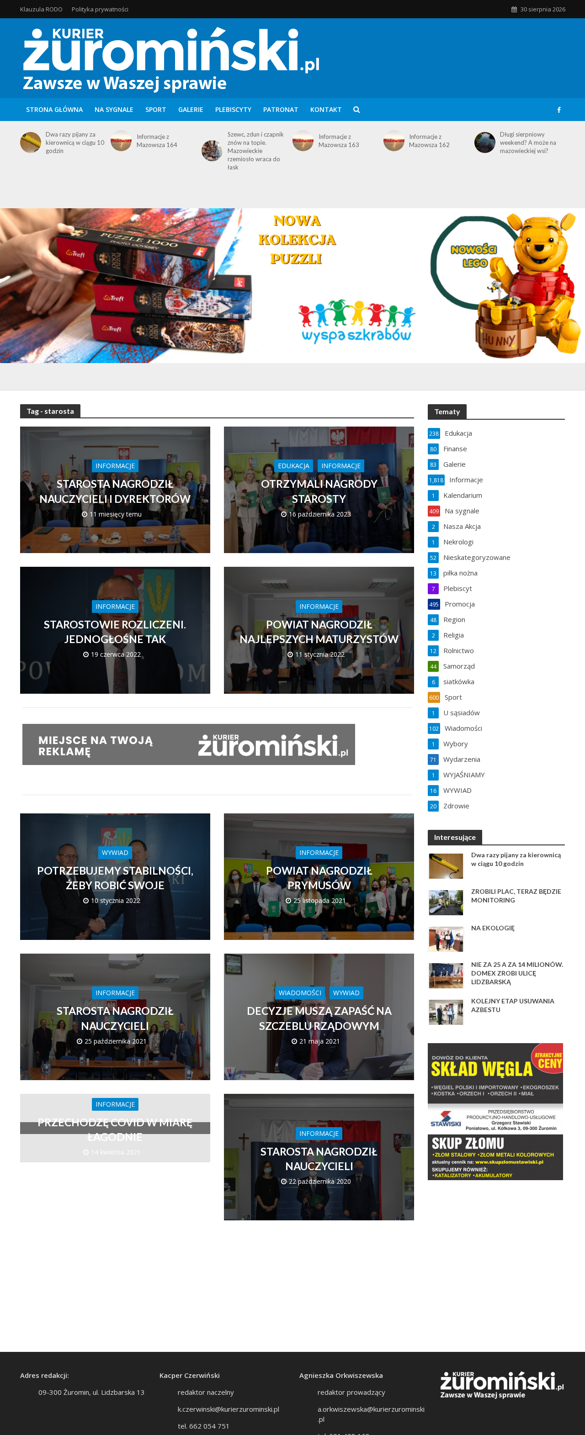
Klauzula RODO (41, 9)
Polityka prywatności (100, 9)
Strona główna (54, 109)
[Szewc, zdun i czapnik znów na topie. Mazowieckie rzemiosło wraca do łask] (210, 150)
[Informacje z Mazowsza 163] (301, 140)
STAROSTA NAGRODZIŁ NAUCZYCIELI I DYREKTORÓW (115, 491)
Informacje (115, 465)
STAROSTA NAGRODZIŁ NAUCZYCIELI (115, 1018)
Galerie (190, 109)
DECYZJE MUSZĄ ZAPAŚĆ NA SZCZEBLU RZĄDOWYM (319, 1018)
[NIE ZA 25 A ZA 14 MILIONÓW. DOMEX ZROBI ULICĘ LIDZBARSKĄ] (446, 975)
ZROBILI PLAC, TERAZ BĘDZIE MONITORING (516, 895)
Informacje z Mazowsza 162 (429, 140)
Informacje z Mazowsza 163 (339, 140)
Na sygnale (114, 109)
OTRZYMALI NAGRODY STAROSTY (319, 491)
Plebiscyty (233, 109)
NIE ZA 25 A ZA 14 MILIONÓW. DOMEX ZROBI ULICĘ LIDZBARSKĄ (517, 973)
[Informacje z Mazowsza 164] (119, 140)
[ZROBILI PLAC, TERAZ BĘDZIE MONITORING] (446, 902)
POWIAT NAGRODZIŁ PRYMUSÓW (319, 878)
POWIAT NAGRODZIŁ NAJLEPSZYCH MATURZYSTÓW (319, 631)
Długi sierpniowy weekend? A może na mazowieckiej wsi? (528, 142)
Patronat (280, 109)
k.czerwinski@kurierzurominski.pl (228, 1409)
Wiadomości (300, 992)
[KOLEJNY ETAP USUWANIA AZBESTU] (446, 1011)
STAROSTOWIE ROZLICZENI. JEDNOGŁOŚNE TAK (115, 631)
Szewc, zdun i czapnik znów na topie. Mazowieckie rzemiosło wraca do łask (256, 151)
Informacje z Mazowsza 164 (157, 140)
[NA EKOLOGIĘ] (446, 938)
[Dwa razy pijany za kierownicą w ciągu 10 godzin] (29, 142)
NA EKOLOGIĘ (493, 928)
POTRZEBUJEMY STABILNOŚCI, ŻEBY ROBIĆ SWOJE (115, 878)
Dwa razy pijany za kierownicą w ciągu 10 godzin (75, 142)
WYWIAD (115, 852)
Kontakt (326, 109)
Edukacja (293, 465)
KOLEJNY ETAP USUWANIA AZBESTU (512, 1005)
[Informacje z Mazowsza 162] (392, 140)
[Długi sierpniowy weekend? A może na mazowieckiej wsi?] (483, 142)
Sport (155, 109)
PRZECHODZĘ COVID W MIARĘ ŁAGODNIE (114, 1129)
